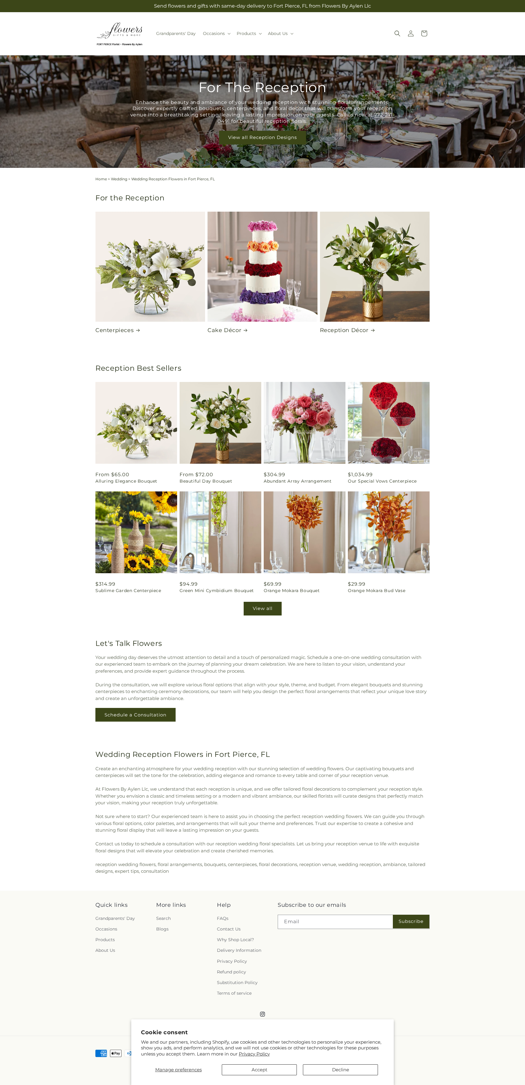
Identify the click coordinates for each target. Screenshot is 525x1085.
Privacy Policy (254, 1054)
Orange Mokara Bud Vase (376, 590)
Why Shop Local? (235, 939)
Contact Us (229, 929)
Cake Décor (224, 330)
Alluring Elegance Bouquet (126, 481)
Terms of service (234, 993)
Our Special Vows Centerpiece (382, 481)
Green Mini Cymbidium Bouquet (217, 590)
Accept (259, 1070)
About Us (105, 950)
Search (163, 918)
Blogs (162, 929)
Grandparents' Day (115, 918)
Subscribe (411, 921)
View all (263, 608)
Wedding (119, 179)
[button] (216, 33)
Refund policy (231, 972)
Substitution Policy (237, 982)
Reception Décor (344, 330)
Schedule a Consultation (135, 715)
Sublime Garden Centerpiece (128, 590)
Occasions (106, 929)
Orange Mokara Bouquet (292, 590)
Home (101, 179)
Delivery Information (239, 950)
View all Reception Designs (262, 137)
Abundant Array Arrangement (298, 481)
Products (105, 939)
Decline (340, 1070)
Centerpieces (114, 330)
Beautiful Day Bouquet (206, 481)
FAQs (222, 918)
